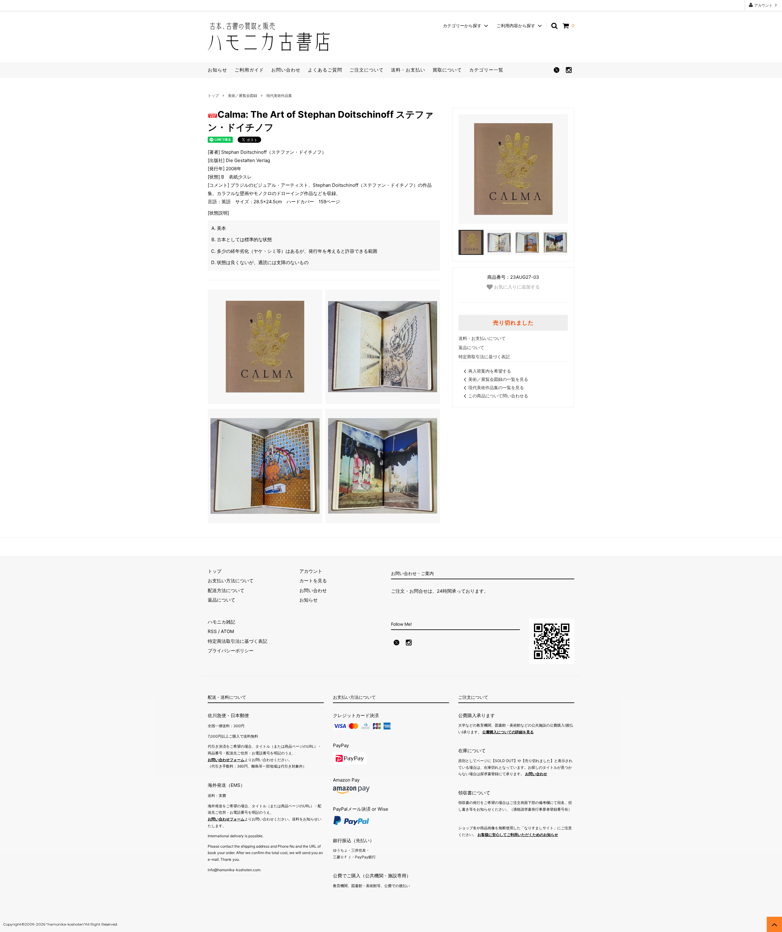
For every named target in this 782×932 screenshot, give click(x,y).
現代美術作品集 (279, 95)
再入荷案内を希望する (489, 371)
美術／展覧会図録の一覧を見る (498, 379)
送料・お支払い (408, 70)
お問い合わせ (286, 70)
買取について (447, 70)
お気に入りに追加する (516, 286)
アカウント (763, 5)
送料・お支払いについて (482, 338)
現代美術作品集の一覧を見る (496, 387)
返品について (471, 347)
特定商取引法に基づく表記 (484, 356)
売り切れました (513, 322)
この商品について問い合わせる (498, 395)
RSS (212, 631)
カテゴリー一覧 (486, 70)
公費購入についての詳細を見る (508, 732)
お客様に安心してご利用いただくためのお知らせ (517, 834)
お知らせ (217, 70)
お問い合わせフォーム (226, 759)
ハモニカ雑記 (221, 622)
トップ (213, 95)
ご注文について (366, 70)
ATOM (227, 631)
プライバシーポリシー (231, 651)
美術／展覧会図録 (242, 95)
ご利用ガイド (249, 70)
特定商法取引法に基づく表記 (237, 641)
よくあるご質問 (325, 70)
